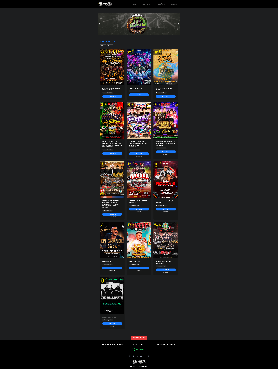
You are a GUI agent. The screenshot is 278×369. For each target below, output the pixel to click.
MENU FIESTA (146, 4)
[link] (112, 96)
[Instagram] (133, 356)
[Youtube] (141, 356)
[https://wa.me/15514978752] (139, 349)
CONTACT (174, 4)
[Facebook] (129, 356)
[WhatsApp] (148, 356)
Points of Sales (160, 4)
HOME (134, 4)
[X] (137, 356)
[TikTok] (145, 356)
